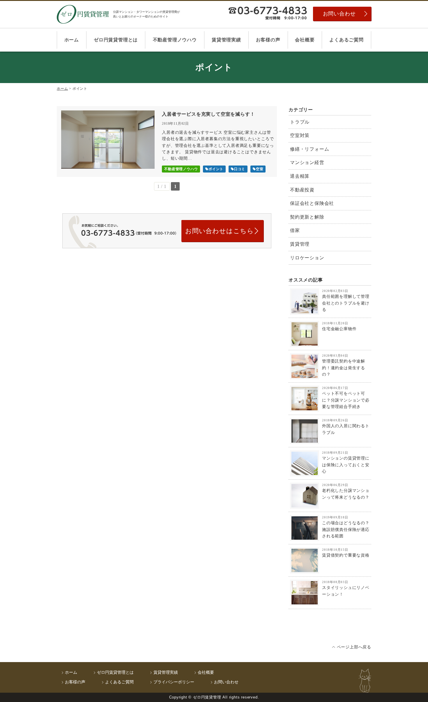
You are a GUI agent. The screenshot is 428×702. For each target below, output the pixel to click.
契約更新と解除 (307, 216)
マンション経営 (307, 162)
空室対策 (299, 135)
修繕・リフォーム (309, 149)
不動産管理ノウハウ (175, 39)
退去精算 (299, 176)
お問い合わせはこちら (219, 231)
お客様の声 (268, 39)
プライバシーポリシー (173, 682)
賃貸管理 (299, 244)
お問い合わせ (339, 14)
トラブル (299, 121)
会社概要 (304, 39)
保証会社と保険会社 (312, 203)
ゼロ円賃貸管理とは (116, 39)
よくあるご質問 (346, 39)
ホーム (71, 39)
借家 (295, 230)
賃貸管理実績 (226, 39)
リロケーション (307, 257)
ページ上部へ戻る (354, 647)
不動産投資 (302, 189)
